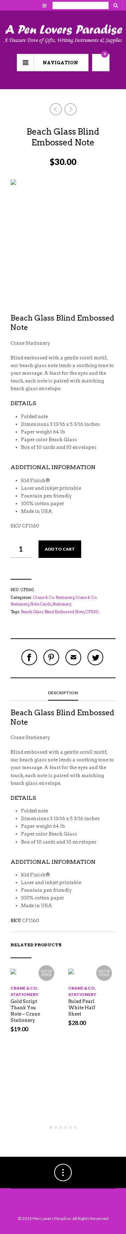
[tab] (62, 693)
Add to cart (60, 549)
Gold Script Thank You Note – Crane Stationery (25, 1011)
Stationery (61, 604)
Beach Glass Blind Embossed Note (52, 611)
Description (63, 692)
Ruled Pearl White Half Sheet (81, 1008)
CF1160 (91, 611)
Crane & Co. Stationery (53, 597)
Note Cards (40, 604)
